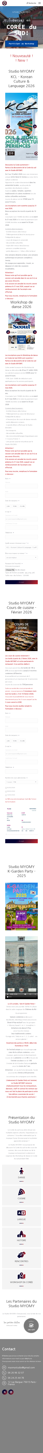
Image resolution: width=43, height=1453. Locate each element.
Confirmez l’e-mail (11, 758)
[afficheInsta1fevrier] (21, 635)
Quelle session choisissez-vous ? (16, 543)
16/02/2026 (11, 795)
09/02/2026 (11, 791)
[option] (12, 1322)
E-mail (8, 512)
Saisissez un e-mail (11, 750)
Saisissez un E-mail (11, 515)
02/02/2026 (11, 787)
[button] (8, 126)
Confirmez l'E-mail (11, 523)
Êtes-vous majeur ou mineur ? (16, 553)
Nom (7, 478)
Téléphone (9, 532)
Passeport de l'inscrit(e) (14, 563)
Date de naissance (12, 500)
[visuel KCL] (21, 126)
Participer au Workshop (21, 43)
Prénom (7, 482)
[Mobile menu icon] (39, 3)
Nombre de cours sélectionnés (16, 778)
